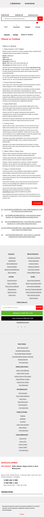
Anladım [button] (22, 514)
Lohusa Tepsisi (22, 444)
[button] (12, 510)
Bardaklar (23, 419)
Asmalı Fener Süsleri (23, 382)
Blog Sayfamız (12, 272)
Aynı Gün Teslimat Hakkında (33, 289)
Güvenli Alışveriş (12, 280)
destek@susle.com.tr (9, 192)
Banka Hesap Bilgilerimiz (12, 269)
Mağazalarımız (12, 289)
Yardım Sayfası (33, 298)
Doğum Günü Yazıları (23, 373)
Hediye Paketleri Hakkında (33, 292)
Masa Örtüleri (23, 427)
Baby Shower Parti (22, 348)
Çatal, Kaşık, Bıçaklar (23, 425)
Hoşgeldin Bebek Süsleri (23, 351)
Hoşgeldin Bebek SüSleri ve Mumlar (22, 356)
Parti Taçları (22, 399)
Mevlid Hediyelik (23, 359)
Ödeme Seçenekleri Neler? (34, 283)
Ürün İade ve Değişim (33, 258)
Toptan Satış (12, 295)
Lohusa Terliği (23, 447)
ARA (40, 18)
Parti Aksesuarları (23, 402)
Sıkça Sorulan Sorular (33, 295)
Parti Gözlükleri (22, 405)
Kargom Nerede (33, 263)
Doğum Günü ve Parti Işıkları (23, 376)
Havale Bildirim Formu (33, 272)
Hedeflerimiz (12, 261)
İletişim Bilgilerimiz (12, 263)
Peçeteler (23, 422)
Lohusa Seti (22, 438)
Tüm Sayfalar (37, 203)
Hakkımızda (12, 258)
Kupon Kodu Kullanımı (33, 280)
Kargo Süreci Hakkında (12, 286)
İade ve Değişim (12, 283)
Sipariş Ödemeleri (33, 261)
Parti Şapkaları (23, 393)
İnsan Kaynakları (12, 266)
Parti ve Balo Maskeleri (22, 396)
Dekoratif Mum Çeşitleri (23, 379)
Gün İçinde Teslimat (33, 269)
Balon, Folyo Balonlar (23, 370)
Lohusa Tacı (22, 441)
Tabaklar (22, 416)
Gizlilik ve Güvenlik (33, 266)
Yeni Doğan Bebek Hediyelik (23, 353)
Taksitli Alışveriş (12, 292)
